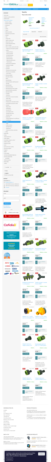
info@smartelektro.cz (9, 182)
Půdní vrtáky (8, 98)
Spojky (7, 121)
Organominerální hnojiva (10, 60)
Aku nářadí (7, 158)
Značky (5, 163)
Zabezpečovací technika (10, 33)
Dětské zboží (6, 18)
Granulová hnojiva (9, 52)
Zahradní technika (9, 92)
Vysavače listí (8, 110)
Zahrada (6, 35)
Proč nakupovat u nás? (8, 413)
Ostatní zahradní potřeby (10, 43)
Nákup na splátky (7, 424)
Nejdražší (40, 31)
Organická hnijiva (9, 58)
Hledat (30, 5)
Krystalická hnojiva (9, 55)
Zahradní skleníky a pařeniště (11, 90)
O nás (27, 1)
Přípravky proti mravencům (11, 70)
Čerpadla (7, 93)
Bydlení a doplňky (8, 23)
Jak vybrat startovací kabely (9, 436)
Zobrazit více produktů (34, 28)
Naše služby (6, 161)
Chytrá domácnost (7, 136)
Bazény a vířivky (8, 22)
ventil (7, 123)
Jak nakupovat (6, 416)
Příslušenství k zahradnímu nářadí (12, 101)
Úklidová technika (8, 32)
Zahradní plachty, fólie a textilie (11, 88)
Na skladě (8, 167)
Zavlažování (8, 116)
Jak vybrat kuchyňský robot (32, 410)
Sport (5, 145)
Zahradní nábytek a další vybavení (12, 82)
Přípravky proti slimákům (10, 72)
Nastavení (9, 459)
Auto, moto (6, 15)
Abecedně (25, 34)
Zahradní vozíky (9, 115)
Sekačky (7, 105)
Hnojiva (7, 50)
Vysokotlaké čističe (9, 111)
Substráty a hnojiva (9, 77)
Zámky (6, 131)
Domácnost (7, 25)
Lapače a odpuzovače (10, 40)
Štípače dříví (8, 106)
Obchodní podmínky (7, 418)
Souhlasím (41, 454)
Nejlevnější (34, 31)
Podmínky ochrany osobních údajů (10, 426)
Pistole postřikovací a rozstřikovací (12, 118)
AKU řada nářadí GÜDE (8, 156)
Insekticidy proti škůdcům (11, 63)
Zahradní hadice (9, 126)
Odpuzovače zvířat (9, 42)
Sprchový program (7, 148)
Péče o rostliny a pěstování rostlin (12, 47)
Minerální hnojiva (9, 57)
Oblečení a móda (7, 143)
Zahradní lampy (8, 80)
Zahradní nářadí (8, 85)
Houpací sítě (8, 38)
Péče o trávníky (9, 45)
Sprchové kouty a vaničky (9, 146)
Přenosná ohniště (9, 75)
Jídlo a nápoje (6, 138)
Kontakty (22, 1)
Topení (6, 30)
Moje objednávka (7, 415)
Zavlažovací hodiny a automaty (11, 130)
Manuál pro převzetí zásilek (9, 419)
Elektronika (6, 133)
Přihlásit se (7, 203)
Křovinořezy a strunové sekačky (12, 97)
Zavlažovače (8, 128)
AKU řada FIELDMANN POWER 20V (10, 155)
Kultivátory (8, 95)
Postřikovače (8, 120)
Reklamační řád (6, 429)
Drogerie (5, 150)
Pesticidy (8, 68)
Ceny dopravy (6, 421)
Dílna (6, 27)
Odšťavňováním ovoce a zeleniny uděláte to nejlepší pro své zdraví (36, 416)
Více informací (23, 456)
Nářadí (5, 151)
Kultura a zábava (7, 141)
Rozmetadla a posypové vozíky (12, 103)
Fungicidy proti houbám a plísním (12, 48)
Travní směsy (8, 73)
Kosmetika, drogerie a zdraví (9, 140)
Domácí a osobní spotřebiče (9, 17)
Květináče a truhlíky (9, 65)
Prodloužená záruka (7, 427)
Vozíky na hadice (9, 125)
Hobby (5, 135)
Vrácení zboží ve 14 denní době (9, 430)
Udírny (7, 78)
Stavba (6, 28)
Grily (6, 37)
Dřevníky (7, 83)
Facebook (7, 187)
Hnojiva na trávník (9, 53)
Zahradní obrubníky (9, 87)
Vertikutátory (8, 108)
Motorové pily (8, 100)
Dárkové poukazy (7, 160)
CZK (41, 1)
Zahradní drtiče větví (10, 113)
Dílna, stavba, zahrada (8, 20)
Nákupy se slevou (7, 441)
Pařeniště (8, 67)
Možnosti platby (7, 423)
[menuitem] (7, 9)
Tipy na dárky (6, 153)
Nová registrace (7, 206)
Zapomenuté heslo (7, 207)
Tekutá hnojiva (9, 62)
